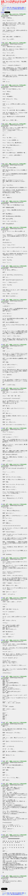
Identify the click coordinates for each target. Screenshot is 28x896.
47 (1, 761)
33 (1, 558)
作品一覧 (9, 7)
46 (1, 722)
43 (1, 676)
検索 (23, 7)
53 (1, 834)
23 (1, 428)
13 (1, 227)
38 (1, 640)
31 (1, 504)
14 (1, 266)
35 (1, 597)
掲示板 (19, 7)
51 (1, 783)
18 (1, 344)
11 (1, 201)
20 (1, 388)
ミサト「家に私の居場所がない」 (15, 894)
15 (1, 299)
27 (1, 464)
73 (1, 876)
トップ (4, 7)
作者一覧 (14, 7)
